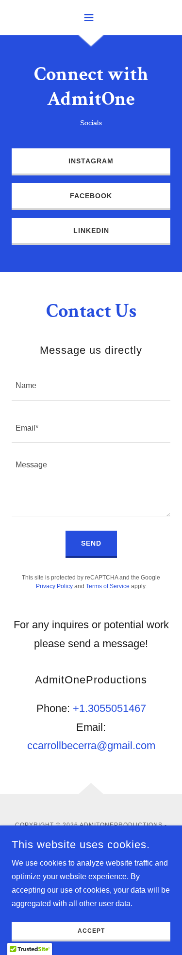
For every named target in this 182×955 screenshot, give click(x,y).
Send (91, 543)
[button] (91, 17)
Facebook (91, 196)
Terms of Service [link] (108, 586)
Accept (91, 930)
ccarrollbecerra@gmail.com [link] (91, 745)
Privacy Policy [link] (54, 586)
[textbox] (91, 385)
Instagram (91, 161)
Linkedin (91, 230)
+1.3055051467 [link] (109, 708)
